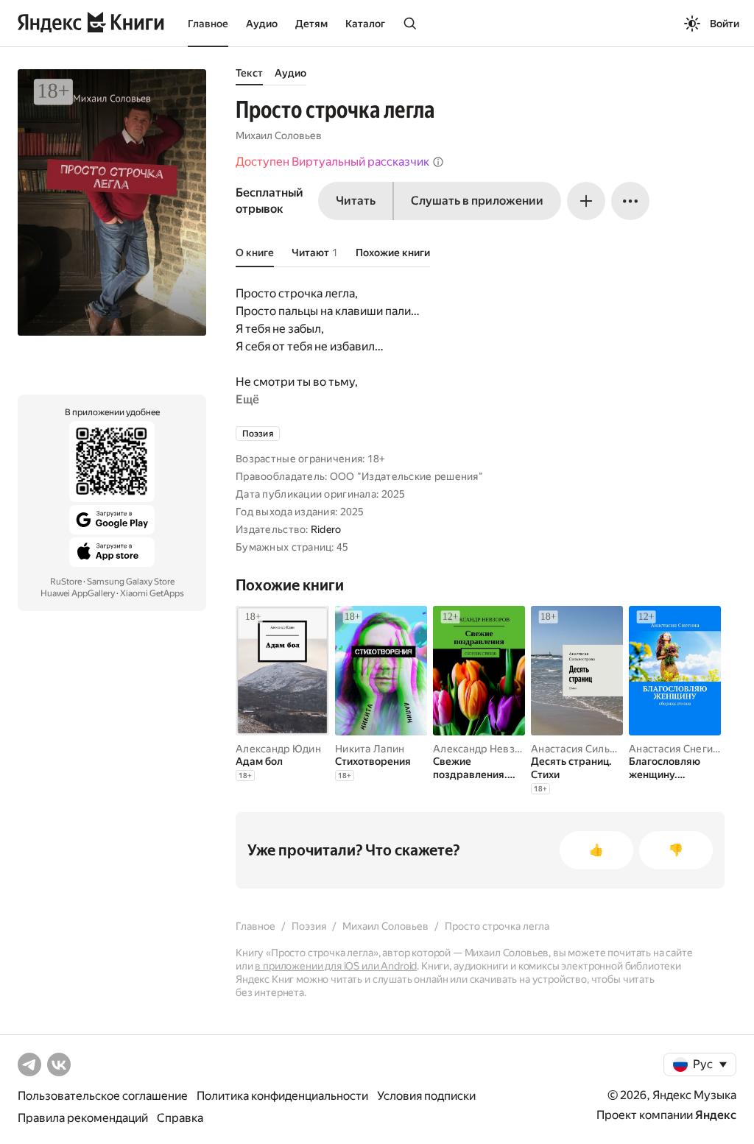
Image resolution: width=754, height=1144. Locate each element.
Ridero (326, 529)
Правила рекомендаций (83, 1118)
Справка (180, 1118)
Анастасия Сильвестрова (593, 749)
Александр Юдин (278, 749)
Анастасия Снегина (677, 749)
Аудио (262, 23)
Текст (249, 73)
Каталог (365, 23)
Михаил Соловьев (279, 135)
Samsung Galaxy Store (131, 581)
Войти (724, 23)
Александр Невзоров (486, 749)
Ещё (247, 399)
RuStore (66, 581)
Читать (356, 201)
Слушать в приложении (477, 201)
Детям (311, 23)
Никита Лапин (369, 749)
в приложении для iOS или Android (336, 966)
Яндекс (715, 1115)
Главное (208, 23)
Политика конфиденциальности (282, 1096)
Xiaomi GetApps (152, 593)
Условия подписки (426, 1096)
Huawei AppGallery (77, 593)
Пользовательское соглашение (103, 1096)
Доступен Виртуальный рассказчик (332, 162)
